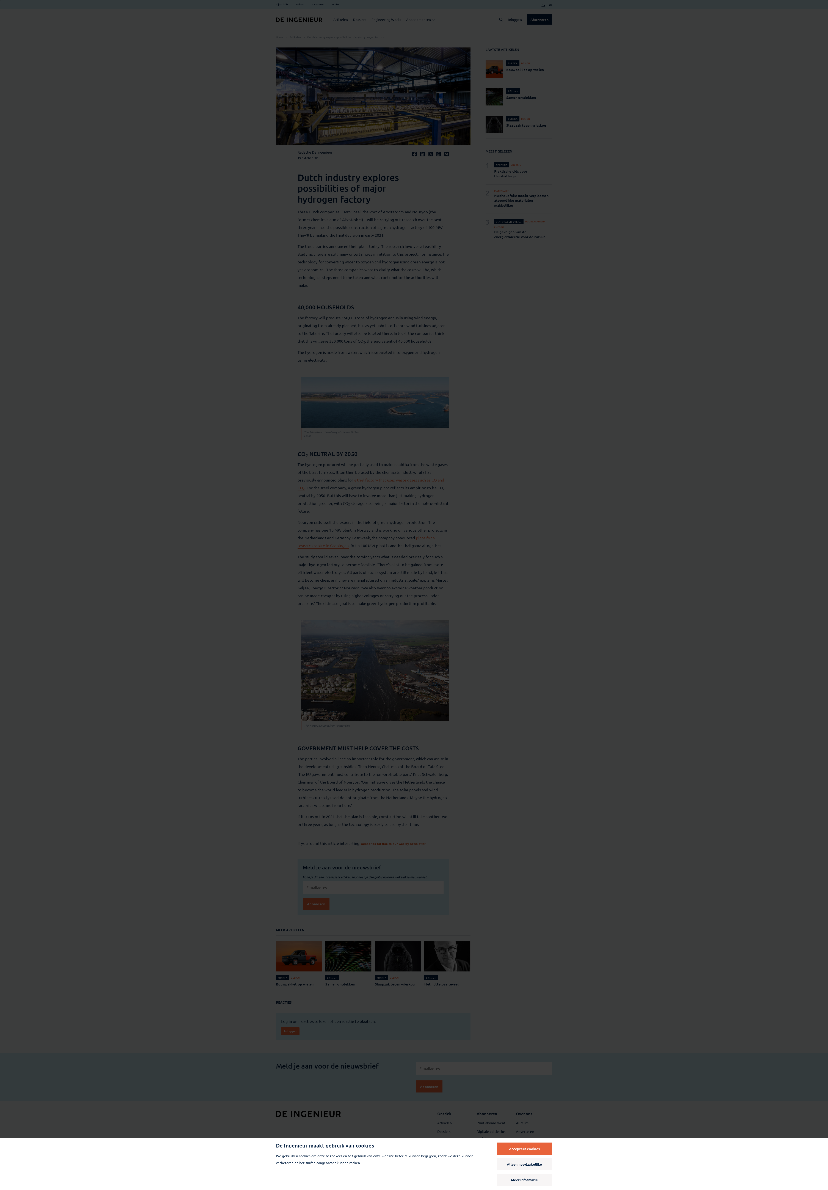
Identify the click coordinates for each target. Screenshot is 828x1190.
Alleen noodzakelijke (524, 1164)
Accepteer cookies (524, 1148)
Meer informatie (524, 1179)
